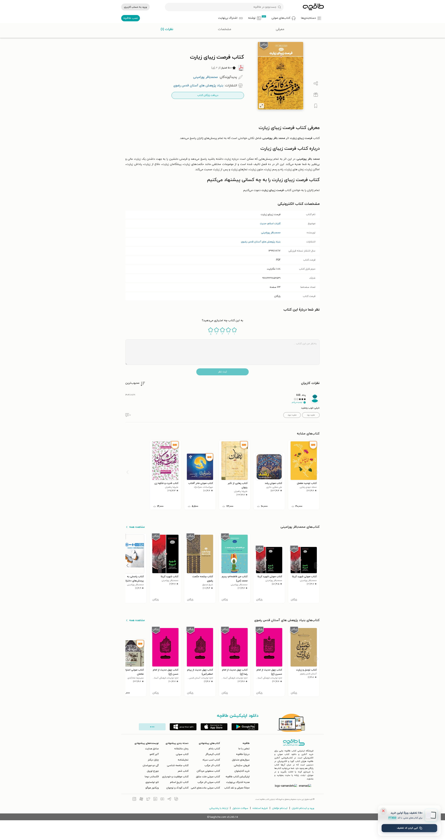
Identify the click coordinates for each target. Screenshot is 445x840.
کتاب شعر (183, 771)
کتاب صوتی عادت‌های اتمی (205, 787)
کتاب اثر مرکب (212, 765)
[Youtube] (162, 799)
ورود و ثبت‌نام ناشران (303, 808)
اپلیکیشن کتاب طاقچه (238, 776)
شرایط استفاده (260, 808)
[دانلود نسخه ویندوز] (183, 726)
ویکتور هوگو (152, 787)
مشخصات (224, 29)
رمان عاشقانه (181, 748)
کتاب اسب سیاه (211, 760)
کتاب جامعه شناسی (177, 765)
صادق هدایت (152, 748)
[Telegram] (169, 799)
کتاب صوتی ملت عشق (208, 776)
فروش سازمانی (242, 765)
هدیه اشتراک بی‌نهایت (238, 782)
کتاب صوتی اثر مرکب (209, 782)
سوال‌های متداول (241, 760)
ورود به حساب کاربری (135, 7)
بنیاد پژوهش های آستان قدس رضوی (260, 241)
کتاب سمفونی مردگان (208, 771)
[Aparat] (141, 799)
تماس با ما (244, 748)
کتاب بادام (214, 748)
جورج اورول (153, 771)
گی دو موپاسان (151, 765)
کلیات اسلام (274, 223)
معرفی (280, 29)
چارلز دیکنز (153, 760)
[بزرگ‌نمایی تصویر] (261, 105)
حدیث (263, 223)
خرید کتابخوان (242, 771)
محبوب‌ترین (132, 383)
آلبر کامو (154, 754)
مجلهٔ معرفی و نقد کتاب (237, 787)
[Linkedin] (155, 799)
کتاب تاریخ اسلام (179, 782)
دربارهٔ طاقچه (243, 754)
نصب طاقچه (130, 18)
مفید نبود (292, 415)
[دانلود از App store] (214, 726)
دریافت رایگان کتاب (207, 95)
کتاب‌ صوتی (182, 754)
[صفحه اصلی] (313, 7)
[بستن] (383, 811)
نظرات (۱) (167, 29)
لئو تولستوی (152, 782)
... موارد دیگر (152, 726)
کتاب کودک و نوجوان (177, 787)
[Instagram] (134, 799)
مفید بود (311, 415)
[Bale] (176, 799)
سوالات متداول (240, 808)
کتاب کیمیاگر (212, 754)
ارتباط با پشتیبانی (218, 808)
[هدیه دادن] (316, 94)
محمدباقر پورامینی (270, 232)
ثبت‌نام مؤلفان (279, 808)
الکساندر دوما (152, 776)
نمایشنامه (183, 760)
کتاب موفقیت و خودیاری (175, 776)
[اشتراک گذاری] (316, 83)
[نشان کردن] (316, 105)
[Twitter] (148, 799)
